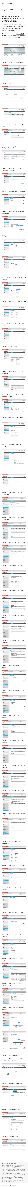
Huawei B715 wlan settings (9, 1180)
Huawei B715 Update (12, 1176)
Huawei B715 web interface (12, 1178)
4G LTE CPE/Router (14, 1163)
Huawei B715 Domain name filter (13, 1168)
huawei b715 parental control (14, 1172)
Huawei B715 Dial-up (10, 1166)
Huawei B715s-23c (10, 1181)
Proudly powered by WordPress (9, 1185)
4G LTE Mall (7, 3)
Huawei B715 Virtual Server (11, 1177)
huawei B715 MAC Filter (15, 1170)
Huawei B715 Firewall (16, 1169)
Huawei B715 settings (12, 1174)
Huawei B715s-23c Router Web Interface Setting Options (13, 18)
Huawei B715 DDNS (13, 1165)
